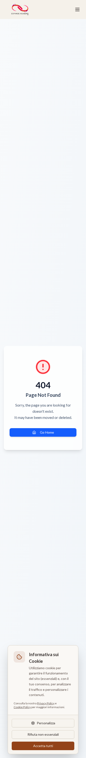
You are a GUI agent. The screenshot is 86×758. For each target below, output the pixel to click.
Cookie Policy (22, 707)
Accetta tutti (43, 746)
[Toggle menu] (77, 9)
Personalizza (46, 723)
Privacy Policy (45, 703)
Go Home (47, 432)
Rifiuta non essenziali (43, 734)
